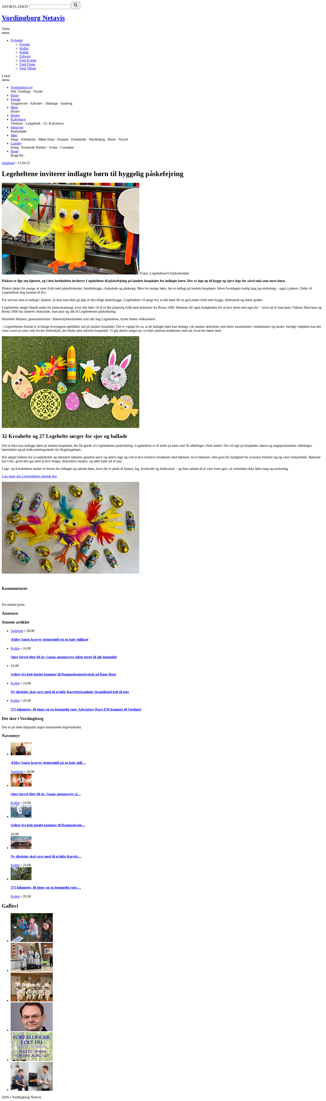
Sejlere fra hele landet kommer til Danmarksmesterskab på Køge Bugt (63, 674)
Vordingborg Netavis (33, 18)
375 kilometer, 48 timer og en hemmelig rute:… (46, 887)
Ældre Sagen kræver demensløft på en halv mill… (48, 763)
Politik (24, 52)
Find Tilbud (28, 68)
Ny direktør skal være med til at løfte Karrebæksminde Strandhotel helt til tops (70, 692)
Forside (25, 44)
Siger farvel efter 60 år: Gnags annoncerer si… (46, 794)
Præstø (15, 99)
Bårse (15, 95)
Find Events (28, 60)
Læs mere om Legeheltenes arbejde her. (29, 476)
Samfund (8, 163)
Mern (14, 107)
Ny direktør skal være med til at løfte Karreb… (46, 856)
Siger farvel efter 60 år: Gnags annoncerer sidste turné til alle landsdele (64, 657)
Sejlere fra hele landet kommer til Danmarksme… (48, 825)
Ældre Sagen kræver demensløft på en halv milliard (49, 639)
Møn (14, 135)
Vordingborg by (22, 87)
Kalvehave (18, 119)
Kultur (24, 48)
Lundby (16, 143)
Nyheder (17, 40)
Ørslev (15, 115)
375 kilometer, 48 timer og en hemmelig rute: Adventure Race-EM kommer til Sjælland (76, 709)
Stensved (17, 127)
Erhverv (25, 56)
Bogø (14, 151)
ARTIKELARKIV (15, 6)
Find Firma (27, 64)
